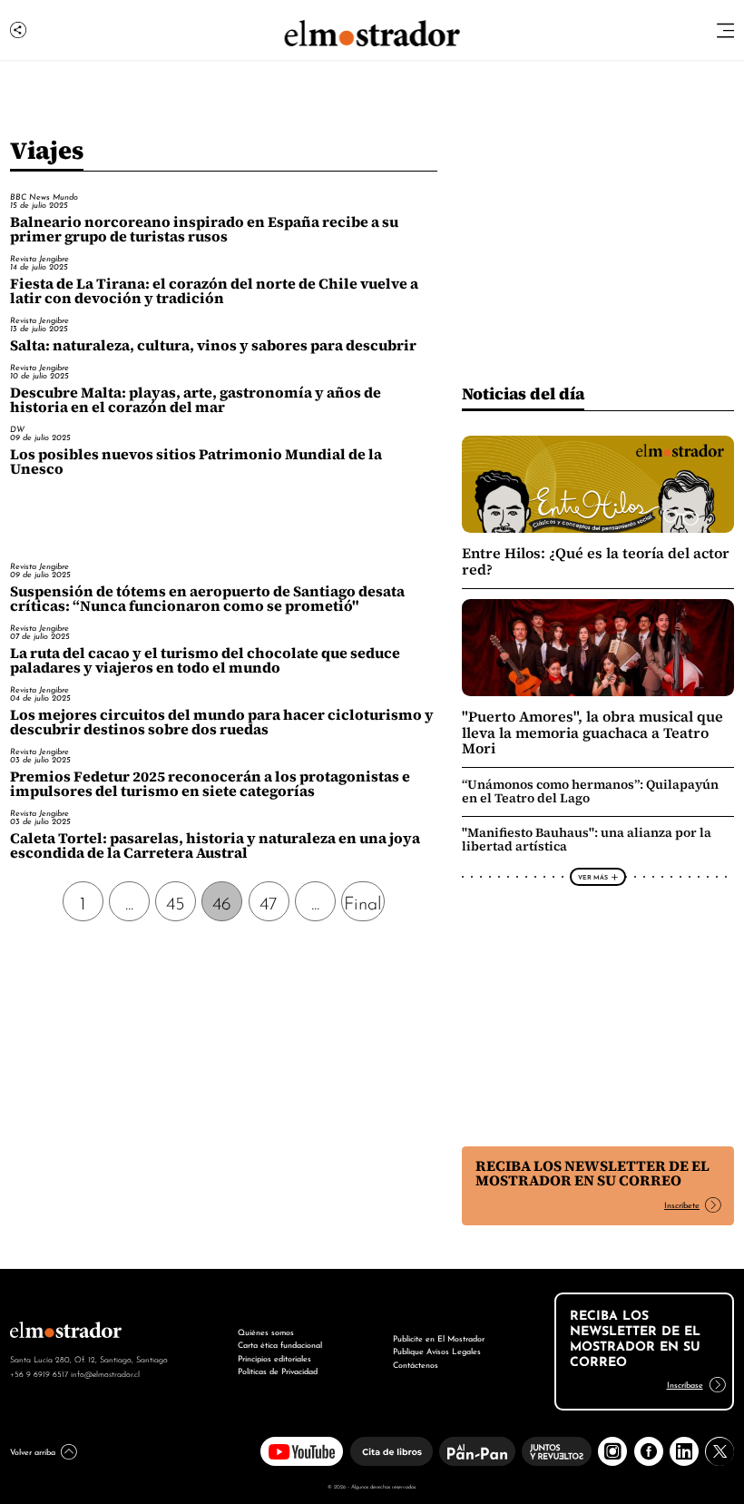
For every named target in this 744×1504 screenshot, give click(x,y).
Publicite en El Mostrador (439, 1337)
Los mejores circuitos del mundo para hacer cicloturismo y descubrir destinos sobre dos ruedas (222, 722)
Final (363, 901)
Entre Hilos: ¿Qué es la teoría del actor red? (595, 561)
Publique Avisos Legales (437, 1350)
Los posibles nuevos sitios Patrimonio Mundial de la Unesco (196, 461)
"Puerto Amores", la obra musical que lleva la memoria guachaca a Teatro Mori (592, 732)
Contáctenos (415, 1364)
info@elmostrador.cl (105, 1373)
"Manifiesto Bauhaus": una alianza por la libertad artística (586, 839)
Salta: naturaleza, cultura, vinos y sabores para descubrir (213, 345)
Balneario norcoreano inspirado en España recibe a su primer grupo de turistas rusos (204, 229)
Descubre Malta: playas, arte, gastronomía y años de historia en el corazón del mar (195, 400)
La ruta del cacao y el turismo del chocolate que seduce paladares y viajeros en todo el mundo (205, 660)
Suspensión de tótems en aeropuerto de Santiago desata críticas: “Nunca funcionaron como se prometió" (207, 598)
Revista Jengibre (39, 257)
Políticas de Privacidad (278, 1370)
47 (268, 901)
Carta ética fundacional (280, 1344)
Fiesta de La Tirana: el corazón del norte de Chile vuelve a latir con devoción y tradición (214, 291)
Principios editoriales (274, 1357)
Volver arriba (32, 1451)
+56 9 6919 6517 (39, 1373)
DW (17, 428)
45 (175, 901)
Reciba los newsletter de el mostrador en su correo (592, 1173)
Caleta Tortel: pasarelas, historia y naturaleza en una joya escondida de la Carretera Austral (215, 845)
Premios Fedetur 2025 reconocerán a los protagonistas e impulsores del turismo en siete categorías (210, 784)
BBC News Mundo (44, 196)
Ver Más (593, 876)
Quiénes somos (266, 1331)
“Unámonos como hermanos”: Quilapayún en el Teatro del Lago (590, 791)
